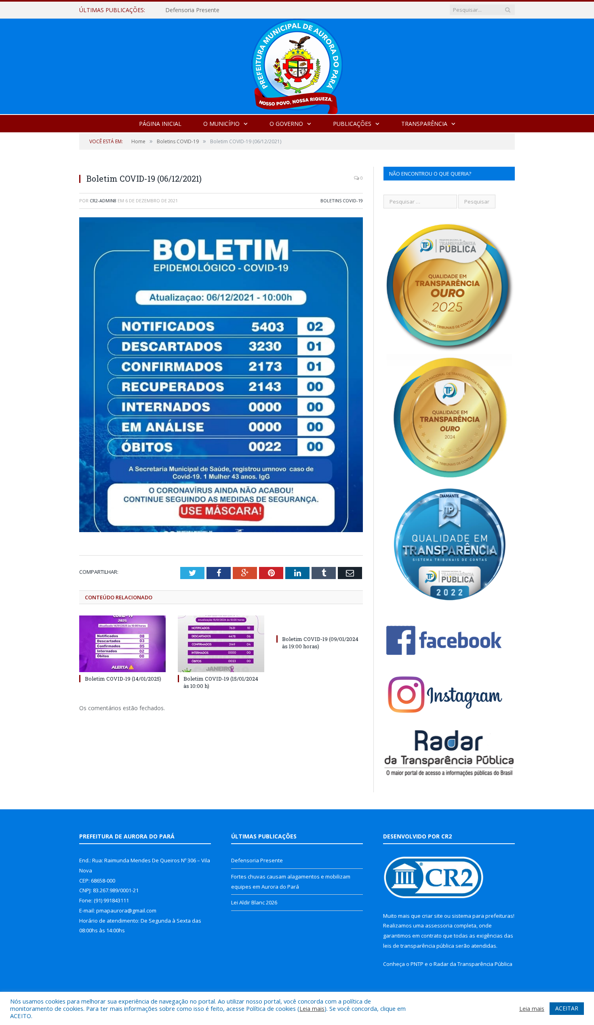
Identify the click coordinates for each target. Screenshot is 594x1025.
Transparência (424, 123)
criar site (432, 915)
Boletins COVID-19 (341, 200)
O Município (221, 123)
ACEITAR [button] (566, 1008)
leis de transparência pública (418, 945)
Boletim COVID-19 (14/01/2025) (123, 678)
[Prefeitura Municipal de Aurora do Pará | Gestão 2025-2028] (297, 64)
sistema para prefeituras (482, 915)
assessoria (439, 925)
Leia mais (311, 1008)
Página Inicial (160, 123)
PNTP (417, 964)
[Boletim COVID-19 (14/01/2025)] (122, 643)
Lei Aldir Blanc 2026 (254, 902)
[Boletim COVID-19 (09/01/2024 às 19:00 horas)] (319, 623)
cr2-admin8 (103, 200)
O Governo (286, 123)
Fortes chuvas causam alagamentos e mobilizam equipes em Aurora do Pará (258, 10)
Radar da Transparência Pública (473, 964)
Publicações (352, 123)
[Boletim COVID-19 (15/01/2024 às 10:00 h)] (221, 643)
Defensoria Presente (257, 860)
